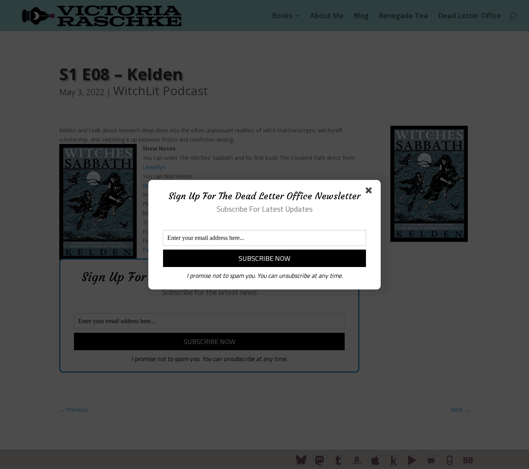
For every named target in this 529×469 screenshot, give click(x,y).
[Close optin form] (370, 192)
